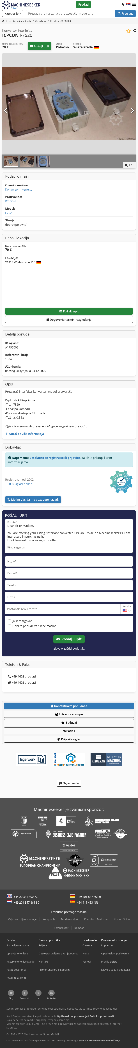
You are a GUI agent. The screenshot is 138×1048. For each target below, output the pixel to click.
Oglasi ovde (70, 783)
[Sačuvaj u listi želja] (128, 31)
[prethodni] (6, 110)
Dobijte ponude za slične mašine (34, 626)
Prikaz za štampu (70, 714)
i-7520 (9, 213)
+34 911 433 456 (87, 902)
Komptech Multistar (96, 919)
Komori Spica (122, 919)
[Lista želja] (122, 4)
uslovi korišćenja (111, 1040)
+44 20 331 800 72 (26, 897)
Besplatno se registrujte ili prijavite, (55, 458)
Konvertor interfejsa (19, 189)
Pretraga (127, 14)
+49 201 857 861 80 (26, 902)
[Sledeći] (132, 110)
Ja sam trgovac (22, 621)
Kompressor (61, 928)
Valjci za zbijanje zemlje (22, 919)
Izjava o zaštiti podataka (69, 648)
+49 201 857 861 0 (89, 897)
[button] (134, 4)
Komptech (49, 919)
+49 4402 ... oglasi (24, 676)
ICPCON (10, 201)
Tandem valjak (69, 919)
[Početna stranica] (3, 21)
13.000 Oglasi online (18, 484)
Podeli (70, 731)
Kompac (79, 928)
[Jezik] (128, 4)
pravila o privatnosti (90, 1040)
